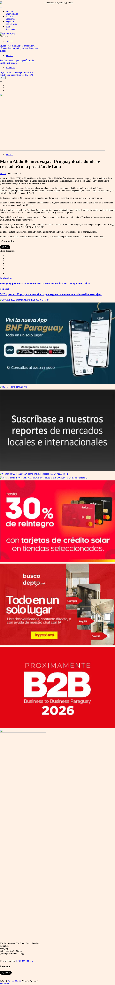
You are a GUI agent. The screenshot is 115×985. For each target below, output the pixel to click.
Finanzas (9, 16)
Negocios (10, 21)
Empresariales (12, 14)
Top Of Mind (11, 24)
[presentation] (1, 77)
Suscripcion (11, 29)
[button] (1, 81)
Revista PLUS (14, 981)
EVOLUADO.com (24, 961)
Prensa (3, 173)
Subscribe (4, 983)
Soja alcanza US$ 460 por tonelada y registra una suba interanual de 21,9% (16, 73)
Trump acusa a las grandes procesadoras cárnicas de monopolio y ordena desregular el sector (19, 48)
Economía (10, 19)
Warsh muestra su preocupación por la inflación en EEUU (17, 61)
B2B (8, 26)
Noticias (9, 11)
